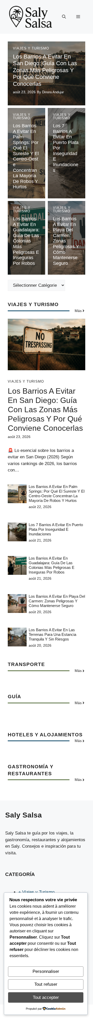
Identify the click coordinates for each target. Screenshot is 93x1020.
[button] (64, 16)
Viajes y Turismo (31, 48)
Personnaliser (46, 971)
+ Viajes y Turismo (36, 892)
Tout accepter (46, 997)
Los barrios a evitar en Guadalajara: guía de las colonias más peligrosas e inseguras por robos (26, 241)
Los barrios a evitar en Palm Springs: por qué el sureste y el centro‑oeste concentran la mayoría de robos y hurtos (26, 156)
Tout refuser (45, 984)
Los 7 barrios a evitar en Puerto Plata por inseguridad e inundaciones (56, 529)
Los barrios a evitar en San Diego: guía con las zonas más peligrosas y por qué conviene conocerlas (45, 70)
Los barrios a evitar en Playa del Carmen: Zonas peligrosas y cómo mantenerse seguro (57, 601)
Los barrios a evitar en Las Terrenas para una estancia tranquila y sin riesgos (52, 634)
